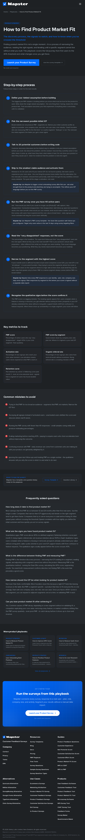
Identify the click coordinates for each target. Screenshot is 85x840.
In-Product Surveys (37, 811)
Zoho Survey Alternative (11, 803)
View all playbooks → (42, 671)
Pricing (32, 753)
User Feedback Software (67, 783)
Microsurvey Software (66, 799)
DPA (4, 763)
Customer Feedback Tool (67, 787)
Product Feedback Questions (68, 742)
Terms (5, 759)
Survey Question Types (38, 773)
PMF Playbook (35, 757)
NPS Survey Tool (64, 803)
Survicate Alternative (10, 783)
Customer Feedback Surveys (40, 795)
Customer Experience (65, 746)
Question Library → (70, 480)
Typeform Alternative (10, 799)
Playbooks (13, 12)
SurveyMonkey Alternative (12, 791)
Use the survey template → (53, 62)
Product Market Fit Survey (39, 791)
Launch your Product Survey (21, 62)
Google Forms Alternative (12, 795)
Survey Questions (36, 765)
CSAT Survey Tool (64, 807)
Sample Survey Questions (39, 769)
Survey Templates (36, 742)
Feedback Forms (64, 811)
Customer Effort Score (66, 757)
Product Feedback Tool (66, 791)
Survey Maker (62, 815)
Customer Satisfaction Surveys (41, 803)
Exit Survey (34, 807)
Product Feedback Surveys (40, 799)
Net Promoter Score (65, 749)
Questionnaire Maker (65, 819)
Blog (32, 746)
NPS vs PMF (62, 769)
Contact (6, 751)
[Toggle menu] (80, 4)
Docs (32, 749)
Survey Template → (51, 480)
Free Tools (34, 761)
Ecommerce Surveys (37, 783)
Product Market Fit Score (67, 761)
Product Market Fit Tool (66, 795)
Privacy (5, 755)
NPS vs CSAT (62, 765)
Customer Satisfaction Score (68, 753)
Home (6, 12)
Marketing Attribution (38, 787)
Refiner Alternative (9, 787)
